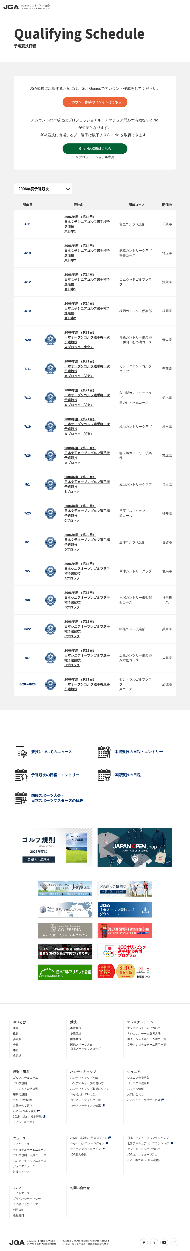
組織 (16, 1028)
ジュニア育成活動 (138, 1083)
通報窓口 (18, 1215)
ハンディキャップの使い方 (87, 1083)
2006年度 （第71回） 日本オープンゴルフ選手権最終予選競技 (87, 684)
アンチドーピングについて (144, 1149)
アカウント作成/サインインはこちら (95, 102)
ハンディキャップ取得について (89, 1088)
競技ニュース (21, 1172)
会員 (16, 1044)
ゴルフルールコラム (25, 1077)
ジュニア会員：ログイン (85, 1149)
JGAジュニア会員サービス (143, 1100)
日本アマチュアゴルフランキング (148, 1138)
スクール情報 (135, 1088)
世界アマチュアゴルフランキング (148, 1143)
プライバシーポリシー (27, 1198)
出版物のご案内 (22, 1105)
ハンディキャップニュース (29, 1160)
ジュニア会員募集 (138, 1077)
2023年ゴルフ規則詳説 (27, 1116)
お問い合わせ (135, 1094)
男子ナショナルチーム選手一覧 (146, 1039)
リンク (17, 1187)
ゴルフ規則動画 (22, 1100)
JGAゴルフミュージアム (142, 1154)
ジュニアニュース (24, 1166)
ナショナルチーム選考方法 (144, 1033)
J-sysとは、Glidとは (83, 1094)
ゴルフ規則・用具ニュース (29, 1155)
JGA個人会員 (78, 1154)
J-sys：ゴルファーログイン (87, 1143)
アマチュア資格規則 (25, 1088)
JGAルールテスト (24, 1122)
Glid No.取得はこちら (95, 148)
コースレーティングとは (85, 1100)
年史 (16, 1050)
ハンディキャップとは (84, 1077)
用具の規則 (20, 1094)
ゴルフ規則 (20, 1083)
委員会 (17, 1039)
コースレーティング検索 (85, 1105)
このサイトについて (25, 1204)
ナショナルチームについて (144, 1028)
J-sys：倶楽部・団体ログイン (88, 1138)
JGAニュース (21, 1144)
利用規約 (18, 1209)
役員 (16, 1033)
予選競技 (75, 1033)
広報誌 (17, 1055)
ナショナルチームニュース (29, 1149)
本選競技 (75, 1028)
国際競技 (75, 1039)
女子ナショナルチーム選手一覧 (146, 1044)
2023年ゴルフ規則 (24, 1111)
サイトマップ (21, 1193)
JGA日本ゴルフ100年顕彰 (143, 1160)
